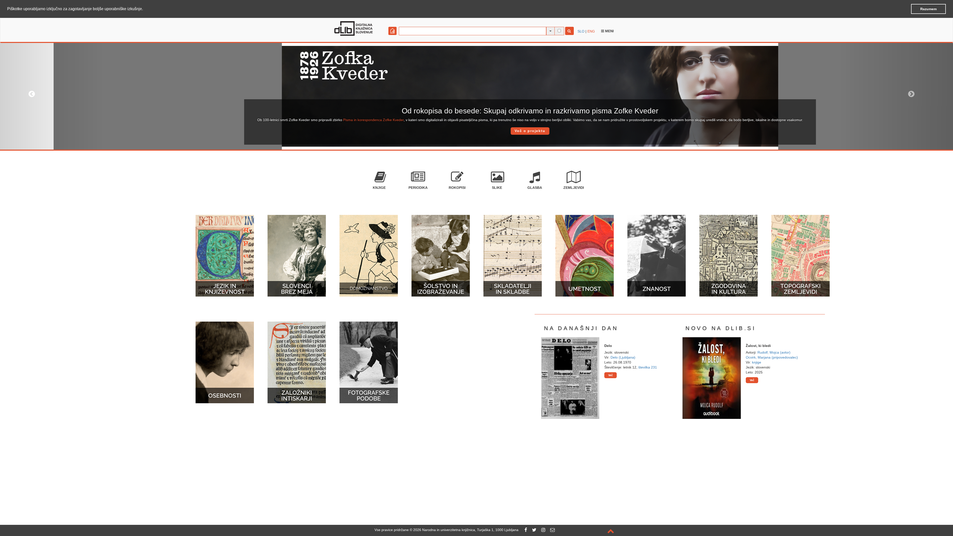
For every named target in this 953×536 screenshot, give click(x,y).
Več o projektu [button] (476, 131)
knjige (756, 362)
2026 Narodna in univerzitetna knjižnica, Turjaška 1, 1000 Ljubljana (465, 530)
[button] (144, 9)
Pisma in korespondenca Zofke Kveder (320, 120)
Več (610, 375)
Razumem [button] (928, 9)
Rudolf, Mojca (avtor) (773, 352)
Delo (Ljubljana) (623, 357)
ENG (591, 31)
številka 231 (647, 367)
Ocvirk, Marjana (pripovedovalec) (772, 357)
